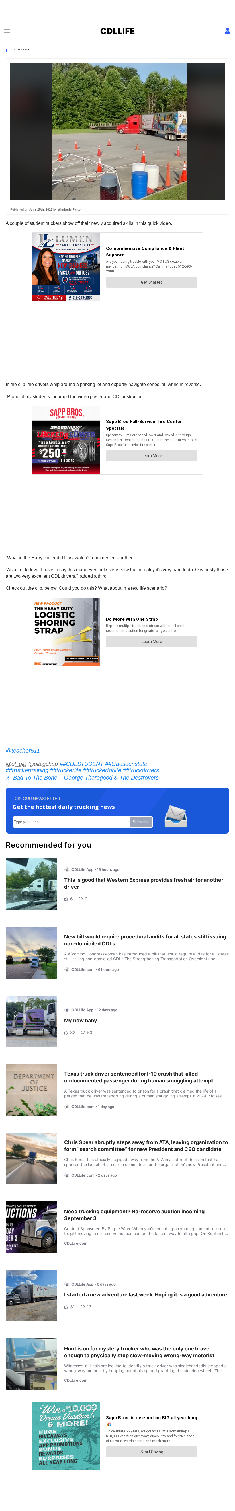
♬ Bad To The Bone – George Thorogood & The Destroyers (82, 777)
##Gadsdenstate (126, 764)
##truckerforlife (102, 770)
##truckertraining (27, 770)
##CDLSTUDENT (81, 764)
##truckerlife (65, 770)
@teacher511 (23, 750)
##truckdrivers (141, 770)
